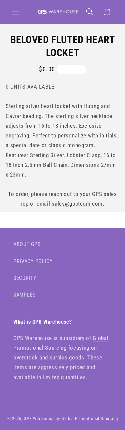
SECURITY (24, 278)
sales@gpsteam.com (77, 203)
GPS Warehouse (39, 418)
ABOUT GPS (26, 244)
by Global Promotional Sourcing (87, 418)
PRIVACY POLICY (33, 261)
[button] (15, 11)
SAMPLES (24, 295)
